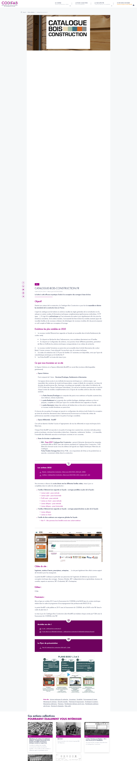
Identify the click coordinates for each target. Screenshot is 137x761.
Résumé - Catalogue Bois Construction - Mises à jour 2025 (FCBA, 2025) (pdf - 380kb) (64, 471)
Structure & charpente (57, 706)
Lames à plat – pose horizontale (51, 495)
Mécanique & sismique (50, 701)
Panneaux (61, 704)
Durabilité (80, 699)
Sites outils (68, 706)
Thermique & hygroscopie (76, 701)
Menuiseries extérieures (50, 704)
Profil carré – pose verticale (49, 498)
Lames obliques (46, 512)
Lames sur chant (46, 514)
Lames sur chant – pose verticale (51, 501)
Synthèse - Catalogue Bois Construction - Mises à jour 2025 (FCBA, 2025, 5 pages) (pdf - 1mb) (66, 474)
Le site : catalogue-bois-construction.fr (51, 628)
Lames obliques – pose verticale (51, 503)
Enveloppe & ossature (91, 701)
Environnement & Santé (90, 699)
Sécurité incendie (63, 701)
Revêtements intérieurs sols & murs (75, 704)
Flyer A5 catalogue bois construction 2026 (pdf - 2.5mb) (56, 647)
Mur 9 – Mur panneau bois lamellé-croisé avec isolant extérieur (61, 520)
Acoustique (72, 699)
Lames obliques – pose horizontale (52, 506)
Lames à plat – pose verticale (50, 493)
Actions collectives (31, 12)
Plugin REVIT (49, 442)
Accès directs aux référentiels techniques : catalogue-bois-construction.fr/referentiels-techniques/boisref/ (68, 631)
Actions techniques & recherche (59, 699)
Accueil (24, 12)
